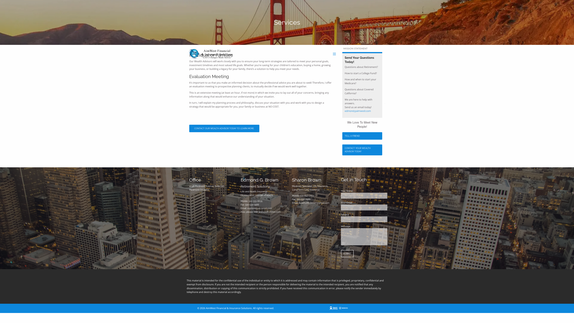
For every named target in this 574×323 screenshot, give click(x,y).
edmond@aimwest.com (358, 111)
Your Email (357, 202)
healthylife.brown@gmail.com (314, 203)
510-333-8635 (255, 201)
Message (356, 226)
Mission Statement (355, 48)
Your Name (357, 191)
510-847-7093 (307, 195)
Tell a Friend (352, 136)
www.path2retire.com (270, 212)
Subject (355, 214)
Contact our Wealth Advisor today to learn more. (224, 128)
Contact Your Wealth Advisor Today (358, 150)
